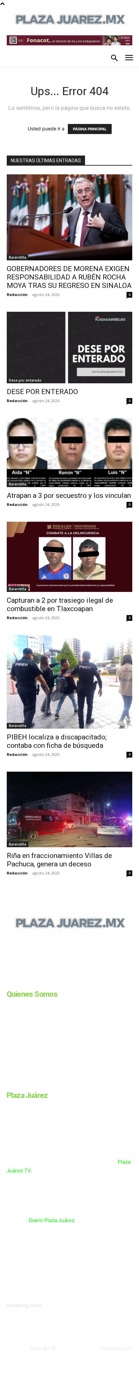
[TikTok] (60, 981)
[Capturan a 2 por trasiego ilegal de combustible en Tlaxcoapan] (69, 557)
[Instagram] (26, 981)
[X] (77, 981)
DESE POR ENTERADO (42, 392)
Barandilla (17, 257)
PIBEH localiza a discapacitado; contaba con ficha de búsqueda (57, 741)
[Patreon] (43, 981)
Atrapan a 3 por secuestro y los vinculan (69, 495)
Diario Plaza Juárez (52, 1220)
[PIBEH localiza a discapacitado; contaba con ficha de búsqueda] (69, 682)
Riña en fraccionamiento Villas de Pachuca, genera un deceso (59, 860)
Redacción (17, 294)
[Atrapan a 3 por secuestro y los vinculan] (69, 452)
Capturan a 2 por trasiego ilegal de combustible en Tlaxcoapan (60, 604)
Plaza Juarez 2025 (77, 1348)
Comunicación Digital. (109, 1354)
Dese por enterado (25, 380)
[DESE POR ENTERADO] (69, 347)
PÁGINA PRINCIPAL (90, 129)
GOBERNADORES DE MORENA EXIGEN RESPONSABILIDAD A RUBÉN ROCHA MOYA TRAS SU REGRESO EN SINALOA (69, 277)
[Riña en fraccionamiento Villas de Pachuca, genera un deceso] (69, 809)
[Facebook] (9, 981)
